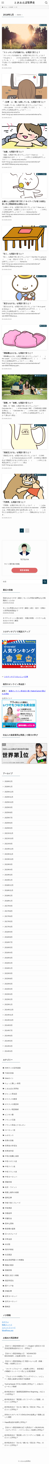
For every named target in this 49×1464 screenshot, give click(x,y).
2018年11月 (9, 890)
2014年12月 (9, 1010)
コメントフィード (9, 1328)
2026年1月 (9, 787)
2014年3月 (9, 1051)
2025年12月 (9, 792)
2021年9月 (9, 844)
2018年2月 (9, 896)
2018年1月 (9, 901)
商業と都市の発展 (12, 1192)
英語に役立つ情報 (12, 1275)
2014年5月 (9, 1041)
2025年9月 (9, 807)
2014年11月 (9, 1015)
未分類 (7, 1244)
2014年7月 (9, 1030)
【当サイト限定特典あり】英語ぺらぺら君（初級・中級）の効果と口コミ (24, 1362)
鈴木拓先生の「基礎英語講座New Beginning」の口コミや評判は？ (25, 1393)
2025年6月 (9, 823)
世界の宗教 (9, 1140)
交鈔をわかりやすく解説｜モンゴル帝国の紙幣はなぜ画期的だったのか (24, 600)
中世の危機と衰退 (12, 1156)
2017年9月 (9, 906)
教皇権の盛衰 (10, 1229)
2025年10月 (9, 802)
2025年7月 (9, 818)
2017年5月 (9, 921)
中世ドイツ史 (10, 1166)
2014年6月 (9, 1036)
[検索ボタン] (46, 2)
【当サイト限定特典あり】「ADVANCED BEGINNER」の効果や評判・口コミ (20, 1355)
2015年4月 (9, 989)
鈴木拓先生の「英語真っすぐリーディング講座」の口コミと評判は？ (24, 1400)
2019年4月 (9, 870)
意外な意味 (9, 1223)
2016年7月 (9, 942)
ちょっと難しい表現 (12, 1083)
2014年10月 (9, 1020)
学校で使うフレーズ (12, 1203)
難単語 (7, 1307)
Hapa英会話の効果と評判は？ (16, 1422)
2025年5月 (9, 828)
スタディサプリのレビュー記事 (16, 677)
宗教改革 (8, 1213)
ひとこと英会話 (11, 1094)
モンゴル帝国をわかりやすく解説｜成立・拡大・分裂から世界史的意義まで (24, 610)
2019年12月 (9, 849)
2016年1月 (9, 968)
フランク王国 (10, 1120)
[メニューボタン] (2, 2)
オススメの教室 (11, 1099)
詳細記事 (8, 1291)
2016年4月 (9, 952)
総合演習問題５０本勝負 (14, 1260)
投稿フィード (7, 1325)
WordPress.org (7, 1330)
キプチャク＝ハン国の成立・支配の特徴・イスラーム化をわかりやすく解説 (24, 620)
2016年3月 (9, 958)
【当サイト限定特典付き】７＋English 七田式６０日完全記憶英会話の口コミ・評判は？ (25, 1347)
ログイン (5, 1322)
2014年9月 (9, 1025)
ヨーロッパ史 (10, 1130)
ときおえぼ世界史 (24, 2)
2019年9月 (9, 864)
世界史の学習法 (11, 1146)
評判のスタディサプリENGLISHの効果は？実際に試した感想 (25, 1416)
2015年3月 (9, 994)
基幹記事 (8, 1198)
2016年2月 (9, 963)
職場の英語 (9, 1265)
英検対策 (8, 1270)
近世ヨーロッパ (11, 1296)
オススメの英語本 (12, 1104)
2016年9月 (9, 932)
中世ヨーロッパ (11, 1177)
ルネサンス (9, 1135)
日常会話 (8, 1239)
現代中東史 (9, 1249)
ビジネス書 (9, 1115)
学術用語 (8, 1208)
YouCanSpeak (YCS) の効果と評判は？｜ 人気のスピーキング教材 (24, 1385)
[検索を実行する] (45, 581)
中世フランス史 (11, 1172)
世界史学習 (9, 1151)
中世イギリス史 (11, 1161)
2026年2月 (9, 781)
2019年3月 (9, 875)
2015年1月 (9, 1004)
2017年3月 (9, 927)
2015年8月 (9, 979)
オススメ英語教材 (12, 1109)
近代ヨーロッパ (11, 1301)
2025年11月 (9, 797)
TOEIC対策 (9, 1073)
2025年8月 (9, 812)
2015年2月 (9, 999)
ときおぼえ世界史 (12, 1089)
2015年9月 (9, 973)
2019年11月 (9, 854)
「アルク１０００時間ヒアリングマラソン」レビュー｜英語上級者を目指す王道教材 (24, 1377)
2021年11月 (9, 833)
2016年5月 (9, 947)
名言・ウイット (11, 1187)
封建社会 (8, 1218)
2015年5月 (9, 984)
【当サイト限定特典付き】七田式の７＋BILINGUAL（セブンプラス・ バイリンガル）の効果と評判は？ (24, 1428)
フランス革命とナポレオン (15, 1125)
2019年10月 (9, 859)
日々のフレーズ (11, 1234)
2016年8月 (9, 937)
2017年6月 (9, 916)
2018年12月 (9, 885)
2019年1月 (9, 880)
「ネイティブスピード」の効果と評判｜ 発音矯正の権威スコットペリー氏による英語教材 (24, 1370)
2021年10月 (9, 838)
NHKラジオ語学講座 (13, 1068)
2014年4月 (9, 1046)
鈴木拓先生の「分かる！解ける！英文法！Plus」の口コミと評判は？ (24, 1408)
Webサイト (9, 1078)
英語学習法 (9, 1281)
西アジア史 (9, 1286)
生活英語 (8, 1255)
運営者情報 (24, 570)
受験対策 (8, 1182)
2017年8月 (9, 911)
